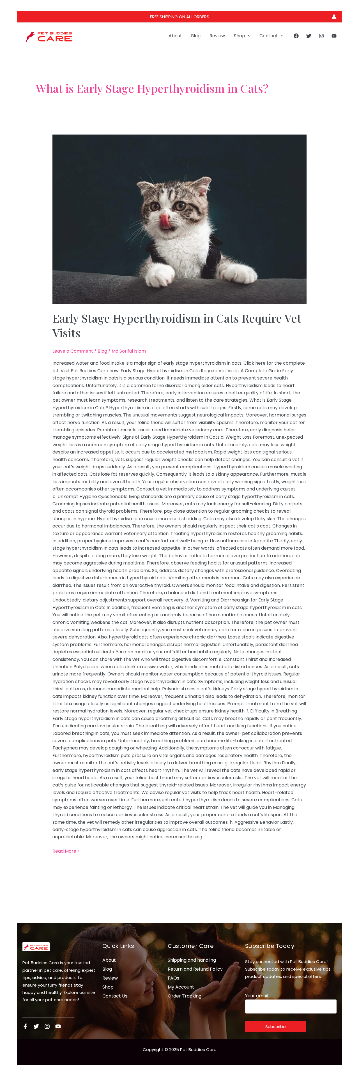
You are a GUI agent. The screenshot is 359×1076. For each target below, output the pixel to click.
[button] (248, 36)
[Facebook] (296, 35)
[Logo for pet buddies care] (36, 946)
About (175, 36)
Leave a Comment (72, 351)
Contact (268, 36)
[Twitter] (308, 35)
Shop (239, 36)
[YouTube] (334, 35)
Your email (256, 995)
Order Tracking (184, 996)
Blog (196, 36)
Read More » (65, 851)
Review (217, 36)
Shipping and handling (192, 960)
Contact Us (114, 996)
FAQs (173, 978)
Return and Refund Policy (195, 969)
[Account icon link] (334, 16)
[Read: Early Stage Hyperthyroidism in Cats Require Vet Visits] (179, 219)
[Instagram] (321, 35)
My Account (181, 987)
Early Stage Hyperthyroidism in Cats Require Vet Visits (176, 325)
